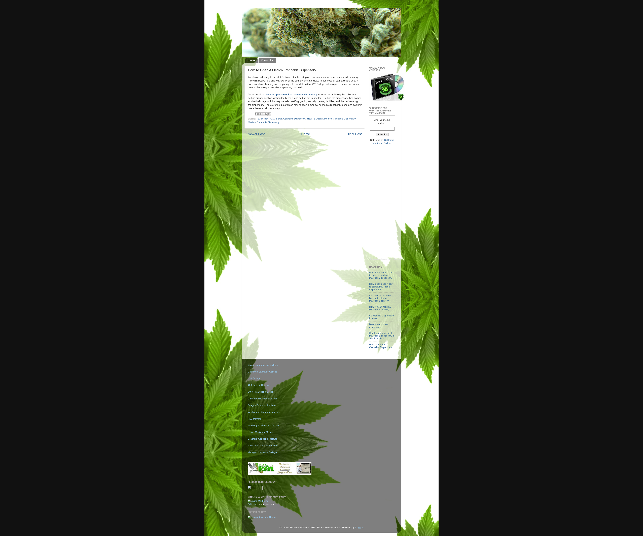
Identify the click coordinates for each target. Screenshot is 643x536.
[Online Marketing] (258, 501)
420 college (262, 118)
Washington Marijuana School (263, 425)
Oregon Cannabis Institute (262, 405)
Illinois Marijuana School (260, 432)
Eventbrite (398, 259)
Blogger (359, 527)
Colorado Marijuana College (262, 398)
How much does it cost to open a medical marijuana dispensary (381, 275)
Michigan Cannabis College (262, 452)
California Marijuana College (263, 365)
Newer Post (256, 134)
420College (276, 118)
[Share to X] (262, 114)
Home (251, 60)
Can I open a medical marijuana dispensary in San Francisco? (382, 336)
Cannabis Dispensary (294, 118)
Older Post (354, 134)
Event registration (377, 259)
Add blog (252, 504)
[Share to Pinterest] (269, 114)
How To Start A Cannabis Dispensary (380, 346)
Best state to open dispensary (378, 325)
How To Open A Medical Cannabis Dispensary (331, 118)
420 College (254, 378)
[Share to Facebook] (266, 114)
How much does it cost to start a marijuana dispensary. (381, 287)
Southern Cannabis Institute (262, 439)
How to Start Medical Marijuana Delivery (380, 308)
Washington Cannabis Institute (264, 412)
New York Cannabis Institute (263, 445)
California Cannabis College (262, 371)
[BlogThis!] (259, 114)
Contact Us (267, 60)
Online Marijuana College (261, 392)
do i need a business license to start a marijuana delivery (380, 298)
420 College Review (258, 385)
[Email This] (256, 114)
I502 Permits (254, 419)
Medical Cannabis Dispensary (263, 122)
